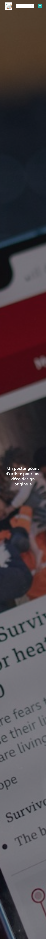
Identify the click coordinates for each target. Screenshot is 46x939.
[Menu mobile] (40, 6)
